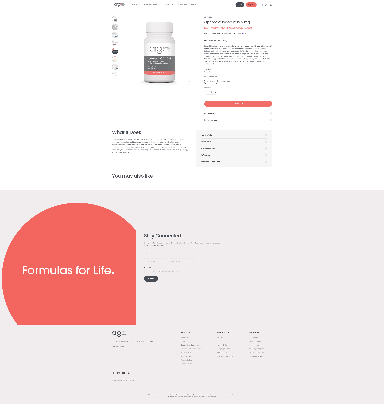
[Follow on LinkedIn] (128, 373)
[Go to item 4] (115, 43)
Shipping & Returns (224, 349)
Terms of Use (186, 353)
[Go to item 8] (115, 75)
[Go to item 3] (115, 35)
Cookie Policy (186, 364)
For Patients (168, 5)
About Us (185, 337)
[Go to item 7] (115, 67)
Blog (218, 341)
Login (240, 5)
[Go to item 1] (115, 19)
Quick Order (182, 5)
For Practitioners (150, 5)
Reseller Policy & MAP (225, 356)
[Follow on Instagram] (118, 373)
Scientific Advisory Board (191, 349)
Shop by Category (256, 349)
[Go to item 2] (115, 27)
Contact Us (185, 341)
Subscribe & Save (256, 356)
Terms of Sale (186, 356)
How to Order (222, 345)
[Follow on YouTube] (123, 373)
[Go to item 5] (115, 51)
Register (251, 5)
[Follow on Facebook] (113, 373)
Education (221, 337)
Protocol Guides (223, 353)
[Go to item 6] (115, 59)
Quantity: (208, 87)
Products (134, 5)
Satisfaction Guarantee (190, 345)
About (193, 5)
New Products (255, 341)
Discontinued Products (258, 353)
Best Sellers (254, 345)
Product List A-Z (255, 337)
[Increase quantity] (215, 92)
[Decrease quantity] (207, 92)
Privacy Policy (186, 360)
